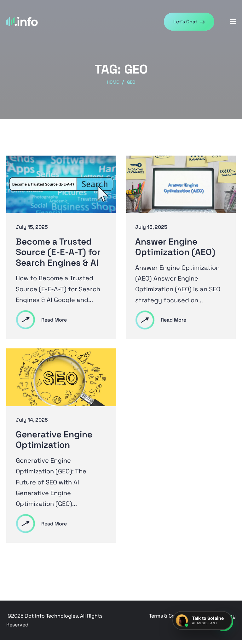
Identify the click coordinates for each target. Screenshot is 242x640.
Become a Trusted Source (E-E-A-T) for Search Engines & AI (58, 252)
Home (113, 82)
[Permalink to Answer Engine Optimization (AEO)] (181, 184)
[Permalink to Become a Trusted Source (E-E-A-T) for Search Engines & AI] (61, 184)
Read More (54, 320)
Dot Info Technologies (51, 616)
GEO (131, 82)
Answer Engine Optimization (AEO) (175, 247)
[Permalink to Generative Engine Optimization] (61, 377)
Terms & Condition (170, 616)
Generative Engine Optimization (54, 439)
